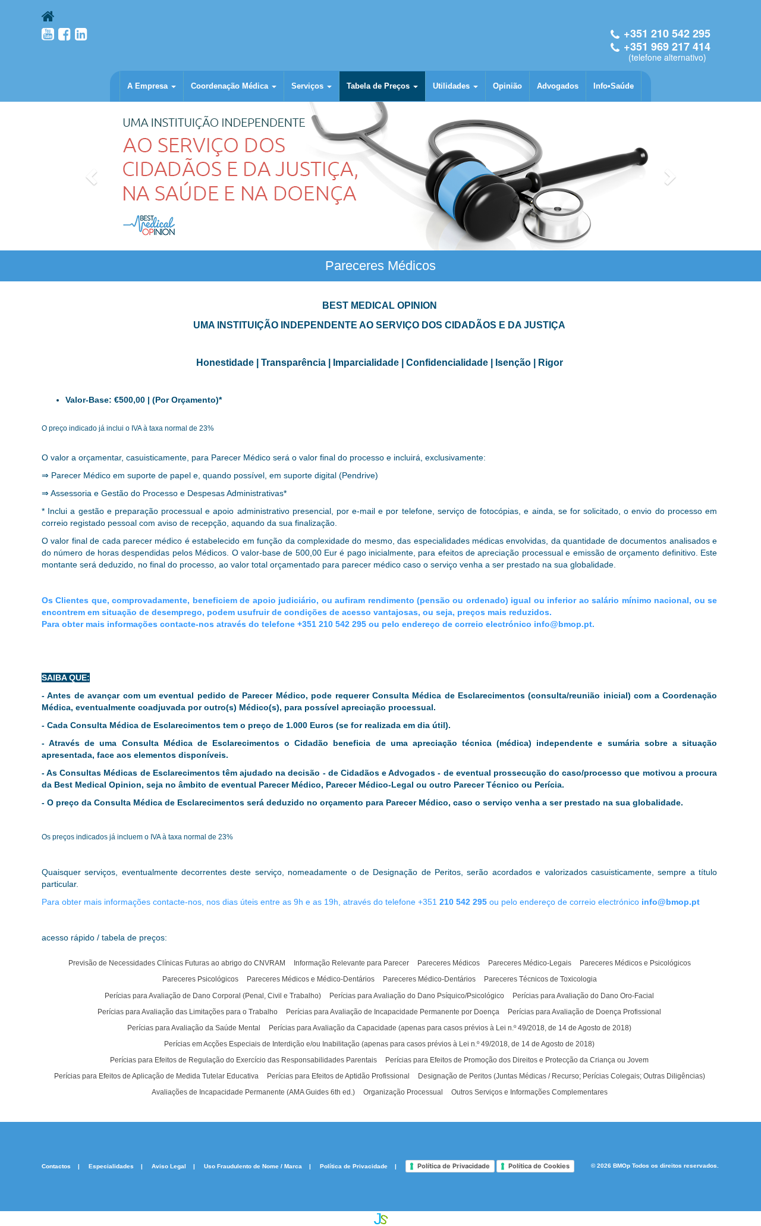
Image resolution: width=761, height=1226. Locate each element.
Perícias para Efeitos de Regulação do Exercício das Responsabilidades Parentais (243, 1060)
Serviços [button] (308, 85)
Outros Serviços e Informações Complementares (529, 1092)
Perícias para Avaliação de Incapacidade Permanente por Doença (392, 1012)
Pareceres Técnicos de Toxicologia (540, 979)
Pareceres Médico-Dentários (429, 979)
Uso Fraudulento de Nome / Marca (253, 1165)
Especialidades (111, 1165)
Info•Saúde (613, 85)
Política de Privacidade (354, 1165)
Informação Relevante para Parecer (351, 963)
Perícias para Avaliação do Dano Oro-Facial (583, 996)
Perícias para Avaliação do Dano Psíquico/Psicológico (416, 996)
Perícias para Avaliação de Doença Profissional (584, 1012)
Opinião (507, 85)
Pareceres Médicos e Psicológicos (635, 963)
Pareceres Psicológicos (200, 979)
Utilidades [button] (452, 85)
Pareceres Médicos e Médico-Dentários (311, 979)
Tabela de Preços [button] (379, 85)
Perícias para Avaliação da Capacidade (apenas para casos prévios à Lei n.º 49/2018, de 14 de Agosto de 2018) (450, 1028)
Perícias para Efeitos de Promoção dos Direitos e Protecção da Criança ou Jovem (517, 1060)
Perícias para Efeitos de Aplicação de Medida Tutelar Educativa (156, 1076)
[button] (92, 176)
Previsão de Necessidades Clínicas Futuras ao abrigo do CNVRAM (176, 963)
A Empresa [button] (148, 85)
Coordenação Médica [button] (231, 85)
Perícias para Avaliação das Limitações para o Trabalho (188, 1012)
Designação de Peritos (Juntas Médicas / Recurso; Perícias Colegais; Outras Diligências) (561, 1076)
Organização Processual (403, 1092)
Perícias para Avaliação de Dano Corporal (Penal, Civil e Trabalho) (213, 996)
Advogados (557, 85)
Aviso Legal (169, 1165)
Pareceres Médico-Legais (529, 963)
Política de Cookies (539, 1166)
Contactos (56, 1165)
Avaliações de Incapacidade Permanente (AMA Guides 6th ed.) (253, 1092)
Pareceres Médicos (448, 963)
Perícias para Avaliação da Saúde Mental (193, 1028)
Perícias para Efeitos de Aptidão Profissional (338, 1076)
